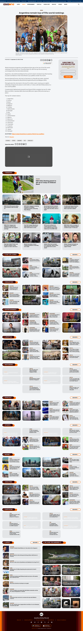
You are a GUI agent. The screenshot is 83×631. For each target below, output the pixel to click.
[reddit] (49, 60)
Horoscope (47, 4)
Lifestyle (39, 4)
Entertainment (31, 4)
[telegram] (45, 60)
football (8, 140)
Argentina (19, 140)
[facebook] (41, 60)
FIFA (24, 140)
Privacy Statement (40, 620)
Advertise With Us (28, 620)
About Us (19, 620)
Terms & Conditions (61, 620)
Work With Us (51, 620)
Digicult (54, 4)
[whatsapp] (47, 60)
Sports (60, 4)
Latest (18, 4)
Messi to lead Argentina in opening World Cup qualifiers (28, 134)
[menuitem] (18, 4)
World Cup (30, 140)
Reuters (12, 137)
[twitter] (43, 60)
